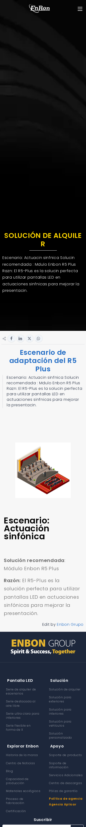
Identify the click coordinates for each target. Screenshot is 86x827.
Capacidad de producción (17, 781)
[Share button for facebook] (11, 338)
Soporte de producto (65, 755)
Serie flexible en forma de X (18, 728)
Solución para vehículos (60, 723)
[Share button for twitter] (30, 338)
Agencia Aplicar (62, 804)
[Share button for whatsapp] (39, 338)
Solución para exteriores (60, 699)
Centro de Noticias (20, 763)
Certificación (16, 811)
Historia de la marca (22, 755)
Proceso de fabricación (15, 801)
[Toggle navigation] (80, 9)
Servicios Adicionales (66, 775)
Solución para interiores (60, 711)
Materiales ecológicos (23, 791)
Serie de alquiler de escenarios (21, 691)
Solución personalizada (60, 735)
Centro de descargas (65, 783)
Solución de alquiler (65, 689)
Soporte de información (59, 765)
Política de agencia (65, 799)
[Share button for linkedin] (20, 338)
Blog (9, 771)
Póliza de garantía (63, 791)
